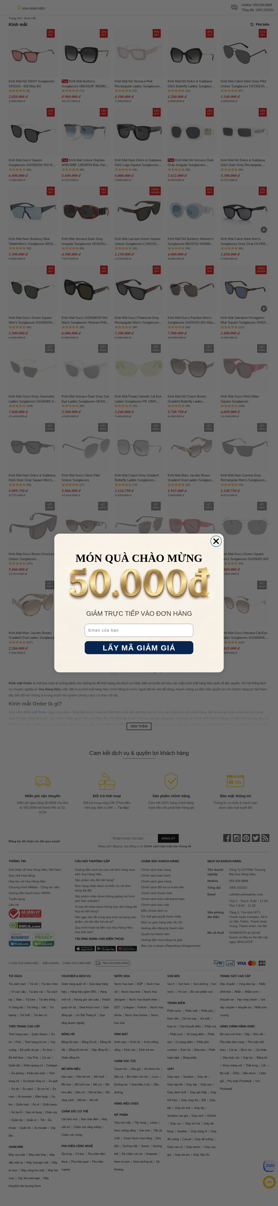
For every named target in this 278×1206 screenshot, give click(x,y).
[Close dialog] (216, 541)
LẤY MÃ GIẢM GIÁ (139, 648)
